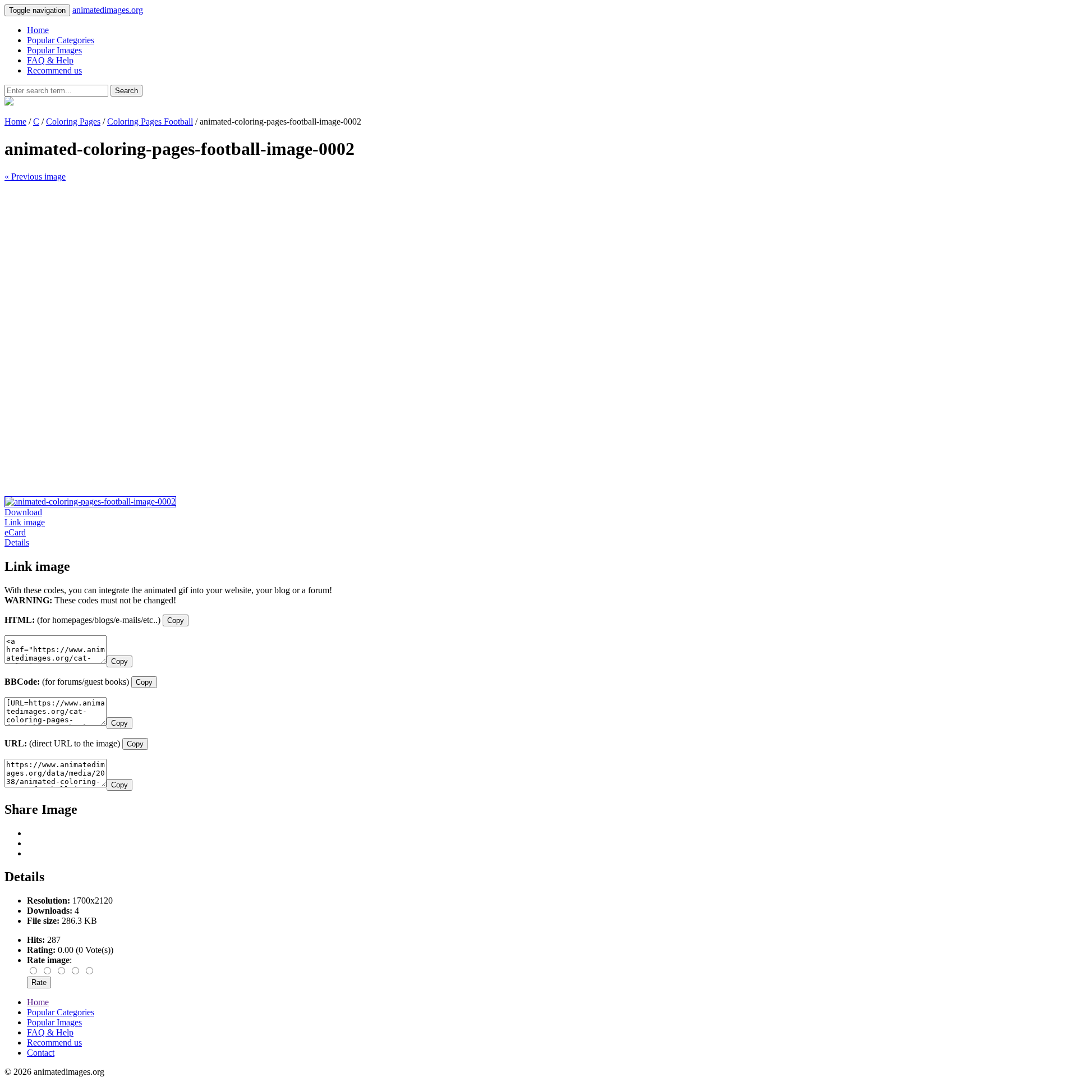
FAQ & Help (50, 60)
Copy (175, 620)
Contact (40, 1052)
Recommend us (54, 70)
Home (38, 30)
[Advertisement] (341, 260)
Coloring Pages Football (150, 121)
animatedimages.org (107, 10)
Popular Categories (60, 40)
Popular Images (54, 50)
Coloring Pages (73, 121)
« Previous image (35, 176)
